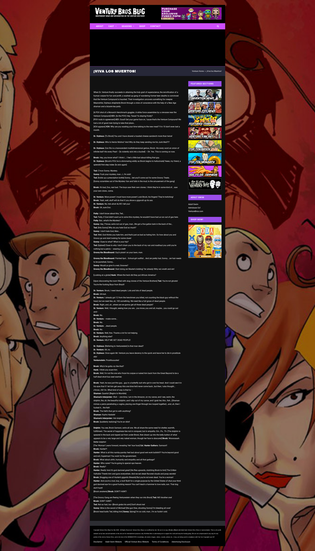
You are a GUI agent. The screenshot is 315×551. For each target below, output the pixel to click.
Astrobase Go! (194, 208)
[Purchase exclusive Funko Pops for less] (191, 19)
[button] (217, 26)
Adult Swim (193, 204)
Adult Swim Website (113, 542)
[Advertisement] (157, 48)
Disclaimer (98, 542)
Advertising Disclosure (181, 542)
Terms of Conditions (160, 542)
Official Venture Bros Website (137, 542)
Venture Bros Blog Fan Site (108, 530)
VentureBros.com (195, 211)
